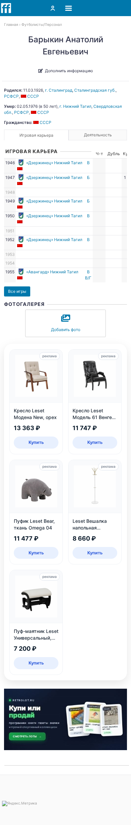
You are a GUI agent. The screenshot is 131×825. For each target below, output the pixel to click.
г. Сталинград (58, 90)
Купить (36, 442)
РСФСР (11, 96)
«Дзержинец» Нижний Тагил (54, 162)
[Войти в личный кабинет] (52, 8)
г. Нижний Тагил (75, 106)
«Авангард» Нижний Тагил (52, 271)
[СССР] (20, 168)
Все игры (17, 291)
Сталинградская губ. (95, 90)
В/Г (88, 277)
